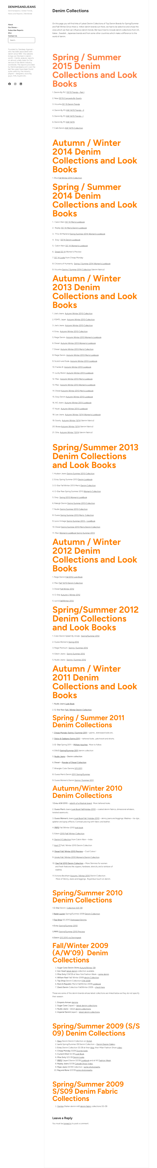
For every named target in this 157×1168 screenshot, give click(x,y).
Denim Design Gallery (106, 1044)
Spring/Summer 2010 (68, 926)
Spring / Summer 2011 (84, 780)
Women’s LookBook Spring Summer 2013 (77, 533)
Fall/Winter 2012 (66, 601)
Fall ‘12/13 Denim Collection (71, 583)
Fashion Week (105, 1060)
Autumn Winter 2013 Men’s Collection (76, 349)
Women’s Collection (92, 491)
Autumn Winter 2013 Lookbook (83, 361)
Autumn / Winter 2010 (80, 876)
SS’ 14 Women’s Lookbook (76, 246)
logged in (68, 1123)
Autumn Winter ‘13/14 (69, 432)
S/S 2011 (78, 768)
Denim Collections (70, 10)
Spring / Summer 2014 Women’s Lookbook (92, 263)
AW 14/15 (70, 122)
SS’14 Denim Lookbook (70, 240)
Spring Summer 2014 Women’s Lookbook (87, 234)
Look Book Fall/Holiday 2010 (83, 809)
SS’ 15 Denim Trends (71, 104)
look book (79, 827)
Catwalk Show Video (84, 1063)
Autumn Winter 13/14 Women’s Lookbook (83, 414)
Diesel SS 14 (60, 252)
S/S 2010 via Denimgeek (70, 937)
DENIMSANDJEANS (22, 7)
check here (100, 987)
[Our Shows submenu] (17, 27)
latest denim (71, 971)
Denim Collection (88, 485)
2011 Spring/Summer (81, 774)
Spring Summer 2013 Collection (80, 473)
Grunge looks (82, 1051)
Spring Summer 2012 (76, 654)
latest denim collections (86, 1005)
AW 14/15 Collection (74, 128)
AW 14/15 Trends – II (75, 110)
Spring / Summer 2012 (78, 648)
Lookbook (97, 984)
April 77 (57, 845)
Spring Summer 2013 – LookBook (81, 521)
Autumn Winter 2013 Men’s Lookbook (82, 355)
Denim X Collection (62, 839)
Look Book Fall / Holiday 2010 (86, 818)
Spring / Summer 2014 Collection (76, 269)
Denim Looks (78, 1057)
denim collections (83, 1009)
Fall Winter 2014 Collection (70, 178)
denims (75, 1002)
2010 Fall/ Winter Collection (72, 833)
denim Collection (91, 977)
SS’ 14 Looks (59, 257)
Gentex (60, 1106)
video (119, 1047)
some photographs (92, 1067)
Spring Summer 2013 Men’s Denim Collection (80, 527)
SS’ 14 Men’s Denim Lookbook (74, 228)
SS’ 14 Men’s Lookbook (75, 222)
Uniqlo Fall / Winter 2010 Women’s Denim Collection (76, 857)
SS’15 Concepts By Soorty (70, 98)
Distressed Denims (78, 920)
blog (92, 1047)
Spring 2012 (73, 642)
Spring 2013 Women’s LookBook (73, 497)
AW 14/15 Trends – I (74, 116)
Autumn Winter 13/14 (71, 420)
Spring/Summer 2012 (90, 636)
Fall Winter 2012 (67, 589)
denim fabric (85, 1106)
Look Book (79, 1054)
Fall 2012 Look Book (73, 577)
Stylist (89, 1041)
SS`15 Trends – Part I (75, 92)
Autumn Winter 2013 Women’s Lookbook (83, 337)
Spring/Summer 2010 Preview (72, 931)
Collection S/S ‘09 (74, 908)
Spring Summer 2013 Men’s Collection (77, 515)
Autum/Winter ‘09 (87, 968)
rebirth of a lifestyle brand (81, 803)
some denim (103, 974)
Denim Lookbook (85, 479)
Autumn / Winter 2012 (70, 595)
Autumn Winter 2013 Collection (78, 313)
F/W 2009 (86, 981)
